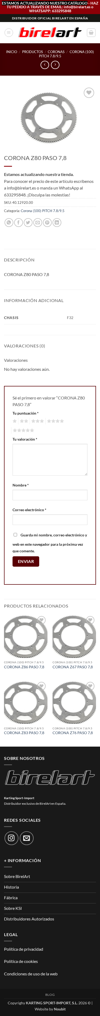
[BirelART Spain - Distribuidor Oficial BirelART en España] (50, 33)
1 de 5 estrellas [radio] (14, 421)
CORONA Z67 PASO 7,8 (73, 667)
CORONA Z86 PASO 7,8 (24, 667)
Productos (32, 52)
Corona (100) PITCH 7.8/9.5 (43, 211)
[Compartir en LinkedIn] (57, 222)
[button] (9, 32)
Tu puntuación (26, 413)
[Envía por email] (37, 222)
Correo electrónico (29, 509)
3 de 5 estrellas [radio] (37, 421)
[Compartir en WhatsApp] (9, 222)
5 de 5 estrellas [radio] (22, 430)
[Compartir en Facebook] (18, 222)
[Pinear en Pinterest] (47, 222)
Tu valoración (25, 439)
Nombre (21, 485)
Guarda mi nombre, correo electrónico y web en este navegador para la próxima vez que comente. (50, 543)
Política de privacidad (23, 949)
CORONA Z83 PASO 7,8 (24, 733)
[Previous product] (55, 65)
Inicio (11, 52)
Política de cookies (21, 961)
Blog (50, 995)
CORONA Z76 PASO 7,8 (73, 733)
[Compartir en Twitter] (28, 222)
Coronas (56, 52)
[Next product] (45, 65)
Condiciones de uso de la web (31, 973)
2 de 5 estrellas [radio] (23, 421)
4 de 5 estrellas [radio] (54, 421)
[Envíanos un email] (27, 838)
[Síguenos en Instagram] (11, 838)
